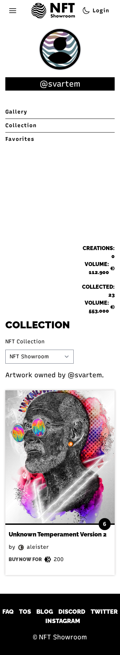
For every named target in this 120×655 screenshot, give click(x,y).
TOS (25, 611)
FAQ (8, 611)
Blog (44, 611)
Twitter (104, 611)
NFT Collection (25, 341)
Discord (71, 611)
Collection (21, 125)
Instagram (62, 620)
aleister (37, 547)
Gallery (16, 112)
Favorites (19, 139)
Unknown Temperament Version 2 (58, 534)
